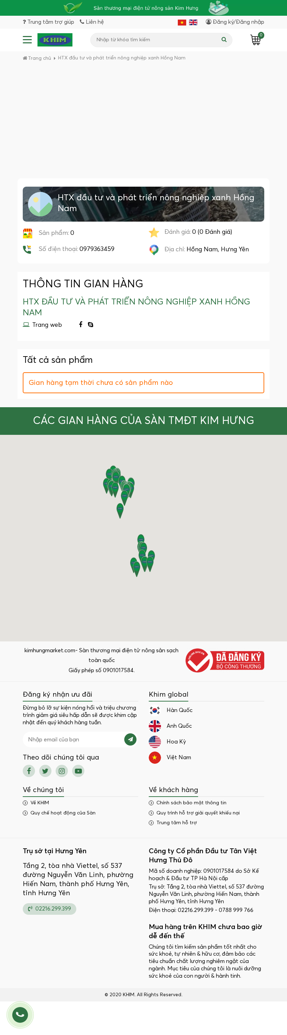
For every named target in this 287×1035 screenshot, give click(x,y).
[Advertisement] (143, 126)
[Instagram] (62, 771)
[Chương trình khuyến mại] (143, 8)
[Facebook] (80, 325)
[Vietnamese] (182, 22)
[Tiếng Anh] (193, 22)
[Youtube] (78, 771)
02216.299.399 (52, 909)
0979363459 (96, 249)
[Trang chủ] (54, 39)
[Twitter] (45, 771)
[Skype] (90, 325)
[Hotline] (20, 1015)
